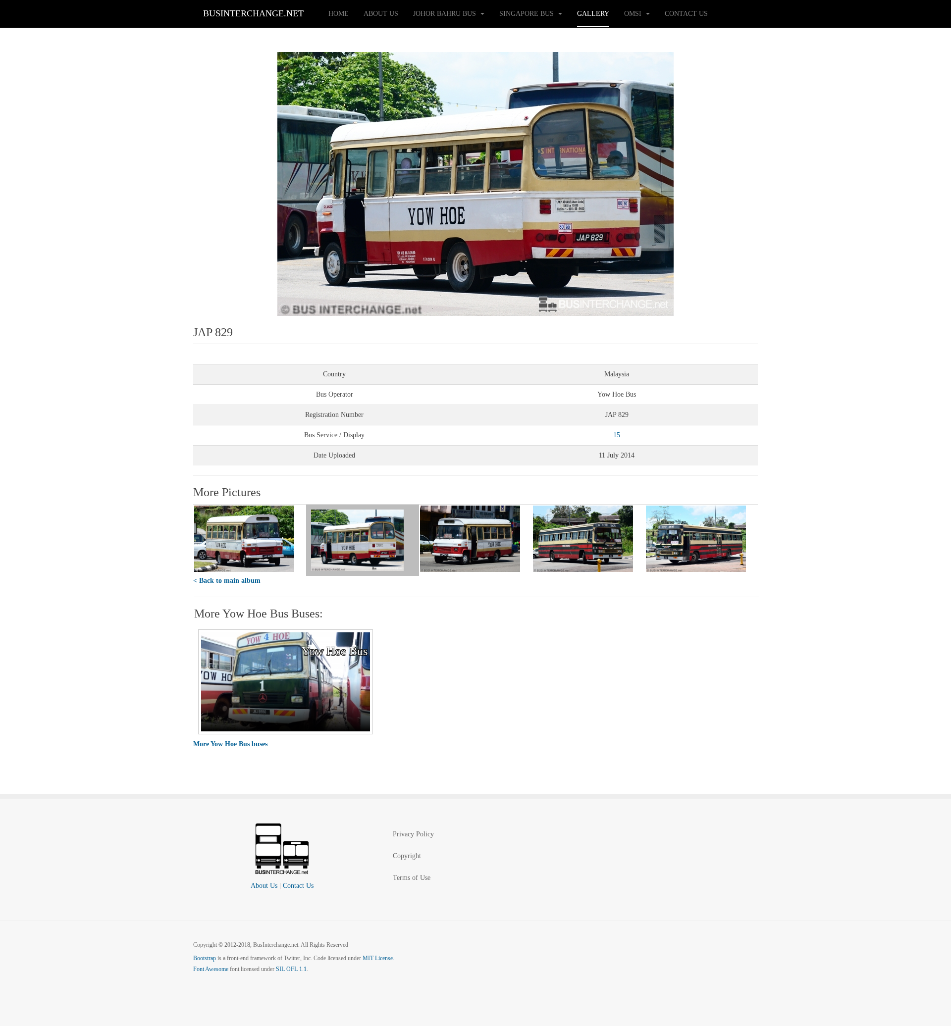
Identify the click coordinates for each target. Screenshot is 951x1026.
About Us (381, 13)
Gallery (593, 13)
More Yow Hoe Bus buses (230, 744)
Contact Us (686, 13)
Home (338, 13)
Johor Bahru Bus (445, 13)
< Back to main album (227, 580)
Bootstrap (204, 958)
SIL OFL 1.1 (291, 969)
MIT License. (378, 958)
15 (616, 435)
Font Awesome (210, 969)
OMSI (633, 13)
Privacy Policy (413, 834)
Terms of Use (411, 877)
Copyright (407, 856)
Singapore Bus (527, 13)
